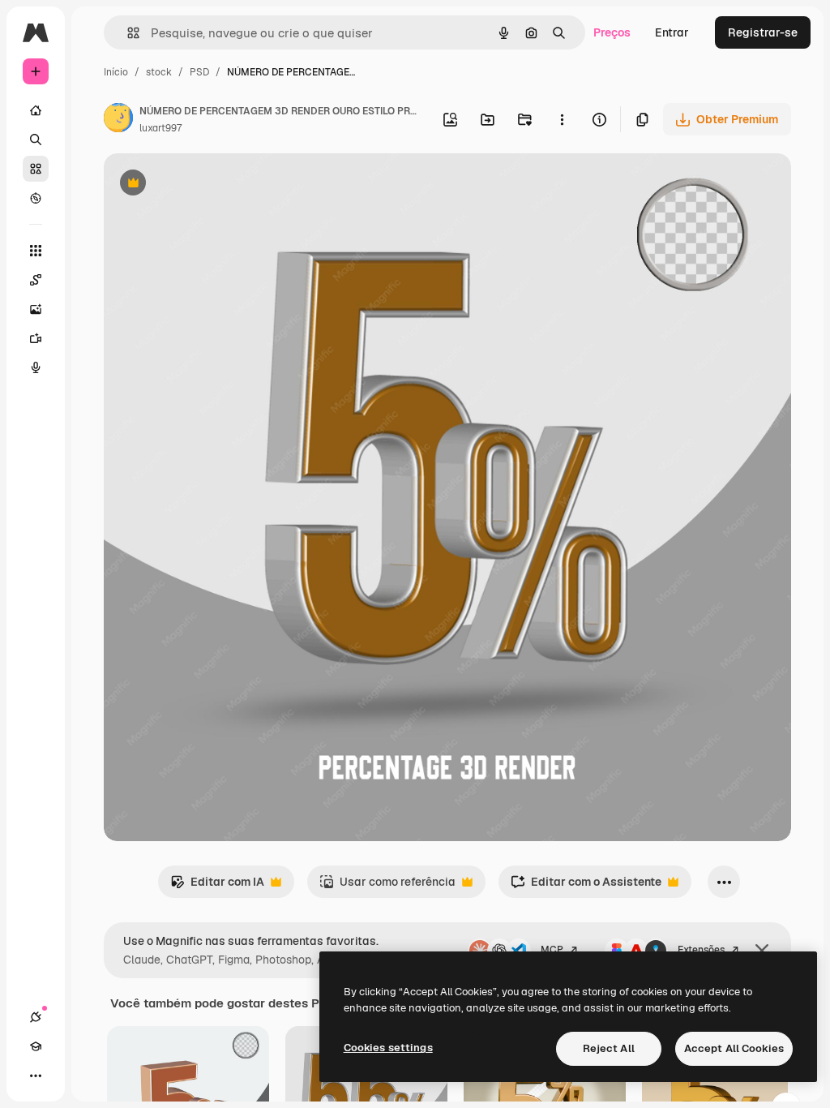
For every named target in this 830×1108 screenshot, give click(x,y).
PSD (199, 72)
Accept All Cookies (734, 1048)
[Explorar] (36, 198)
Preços (612, 32)
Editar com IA (217, 886)
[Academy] (36, 1046)
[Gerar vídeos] (36, 338)
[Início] (36, 110)
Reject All (609, 1048)
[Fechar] (762, 950)
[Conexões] (36, 1017)
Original (207, 184)
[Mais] (36, 1076)
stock (159, 72)
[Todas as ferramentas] (36, 251)
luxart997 (160, 128)
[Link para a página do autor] (118, 120)
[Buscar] (36, 139)
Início (116, 72)
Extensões (701, 949)
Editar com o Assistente (586, 886)
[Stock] (36, 169)
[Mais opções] (561, 119)
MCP (552, 949)
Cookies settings (388, 1047)
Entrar (672, 32)
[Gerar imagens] (36, 309)
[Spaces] (36, 280)
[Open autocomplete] (127, 33)
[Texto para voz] (36, 367)
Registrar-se (763, 32)
